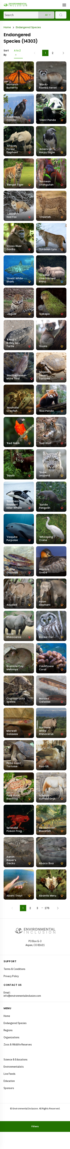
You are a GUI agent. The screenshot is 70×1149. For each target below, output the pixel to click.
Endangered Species (28, 27)
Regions (8, 1030)
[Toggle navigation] (64, 4)
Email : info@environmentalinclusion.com (19, 994)
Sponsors (9, 1088)
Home (7, 27)
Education (9, 1081)
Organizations (11, 1037)
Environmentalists (14, 1066)
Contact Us (13, 985)
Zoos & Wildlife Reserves (18, 1044)
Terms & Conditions (14, 969)
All (46, 14)
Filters (35, 1126)
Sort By (6, 52)
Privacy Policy (11, 976)
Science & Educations (15, 1059)
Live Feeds (9, 1073)
